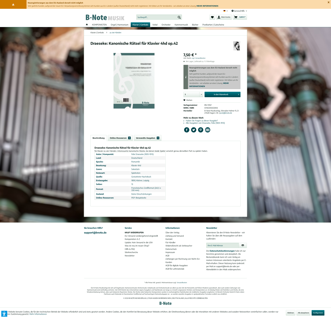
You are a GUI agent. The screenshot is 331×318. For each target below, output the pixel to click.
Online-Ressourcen (120, 138)
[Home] (87, 24)
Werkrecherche (131, 252)
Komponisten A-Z (132, 239)
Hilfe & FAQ (130, 249)
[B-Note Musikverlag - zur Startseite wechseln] (104, 18)
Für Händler (170, 242)
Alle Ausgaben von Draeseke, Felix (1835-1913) (205, 123)
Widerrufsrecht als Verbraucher (179, 245)
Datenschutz (171, 249)
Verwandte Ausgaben (147, 138)
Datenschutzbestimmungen (222, 251)
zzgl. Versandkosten (198, 58)
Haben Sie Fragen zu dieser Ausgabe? (201, 120)
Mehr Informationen (38, 314)
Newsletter (129, 255)
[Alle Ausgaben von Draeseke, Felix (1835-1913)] (236, 45)
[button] (4, 314)
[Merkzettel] (212, 17)
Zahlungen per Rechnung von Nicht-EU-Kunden (183, 260)
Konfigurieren (318, 313)
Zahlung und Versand (175, 236)
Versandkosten (182, 282)
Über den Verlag (172, 232)
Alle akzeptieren (303, 313)
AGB (167, 255)
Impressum (170, 252)
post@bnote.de (226, 113)
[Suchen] (179, 17)
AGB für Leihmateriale (175, 269)
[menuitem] (159, 17)
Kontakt (169, 239)
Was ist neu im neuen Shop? (137, 245)
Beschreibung (99, 138)
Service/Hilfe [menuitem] (239, 11)
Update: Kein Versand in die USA (139, 242)
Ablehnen (290, 313)
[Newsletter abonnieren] (243, 245)
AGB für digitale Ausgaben (177, 265)
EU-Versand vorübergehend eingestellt (141, 236)
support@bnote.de (95, 232)
